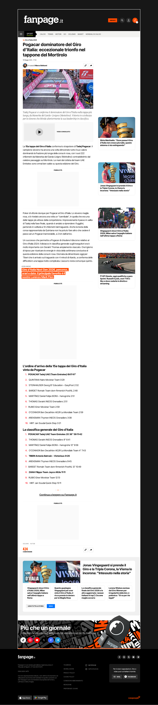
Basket (81, 34)
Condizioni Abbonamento (73, 681)
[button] (91, 65)
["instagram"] (30, 640)
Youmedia (67, 665)
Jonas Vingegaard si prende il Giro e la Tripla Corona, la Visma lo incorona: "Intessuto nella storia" (107, 569)
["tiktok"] (23, 640)
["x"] (44, 640)
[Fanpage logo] (40, 20)
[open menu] (21, 34)
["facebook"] (51, 640)
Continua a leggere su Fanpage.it (58, 494)
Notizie (32, 543)
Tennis (50, 34)
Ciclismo (72, 34)
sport (30, 34)
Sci (65, 34)
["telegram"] (58, 640)
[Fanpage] (26, 657)
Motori (58, 34)
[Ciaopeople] (134, 698)
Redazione (67, 685)
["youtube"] (37, 640)
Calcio (43, 34)
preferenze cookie (71, 688)
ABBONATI (113, 20)
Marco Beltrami (41, 65)
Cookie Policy (69, 677)
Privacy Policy (69, 673)
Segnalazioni (69, 669)
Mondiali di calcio (93, 34)
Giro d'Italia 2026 (31, 40)
